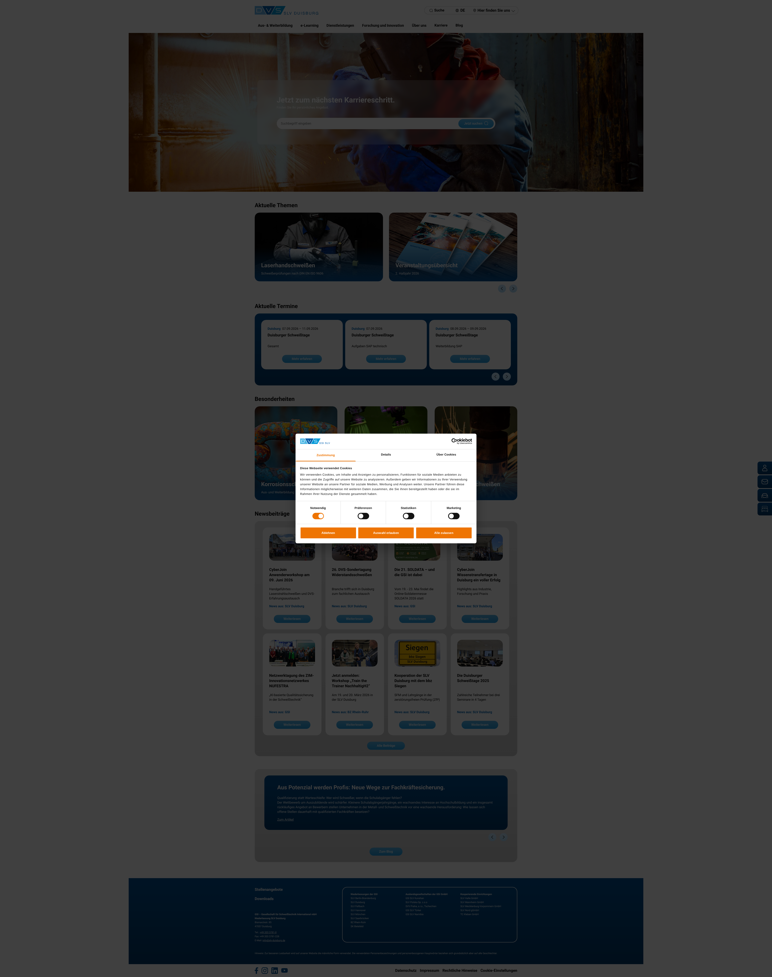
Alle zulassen (443, 533)
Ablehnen (328, 533)
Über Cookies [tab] (446, 454)
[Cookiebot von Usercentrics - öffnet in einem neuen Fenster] (454, 441)
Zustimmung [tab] (326, 455)
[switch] (363, 516)
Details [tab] (386, 454)
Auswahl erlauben (386, 533)
